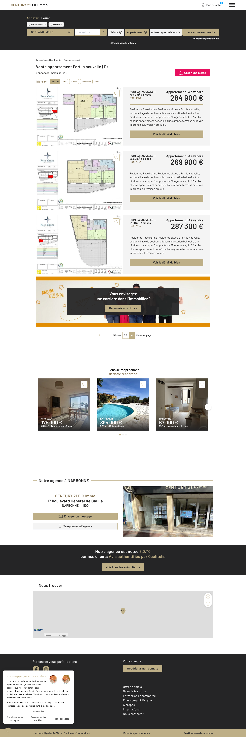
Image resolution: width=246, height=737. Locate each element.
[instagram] (46, 669)
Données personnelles (136, 733)
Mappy (63, 635)
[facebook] (36, 669)
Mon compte (213, 5)
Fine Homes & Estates (138, 700)
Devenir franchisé (135, 691)
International (131, 709)
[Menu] (232, 4)
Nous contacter (133, 714)
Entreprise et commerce (139, 696)
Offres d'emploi (133, 687)
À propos (129, 705)
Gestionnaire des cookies (198, 733)
